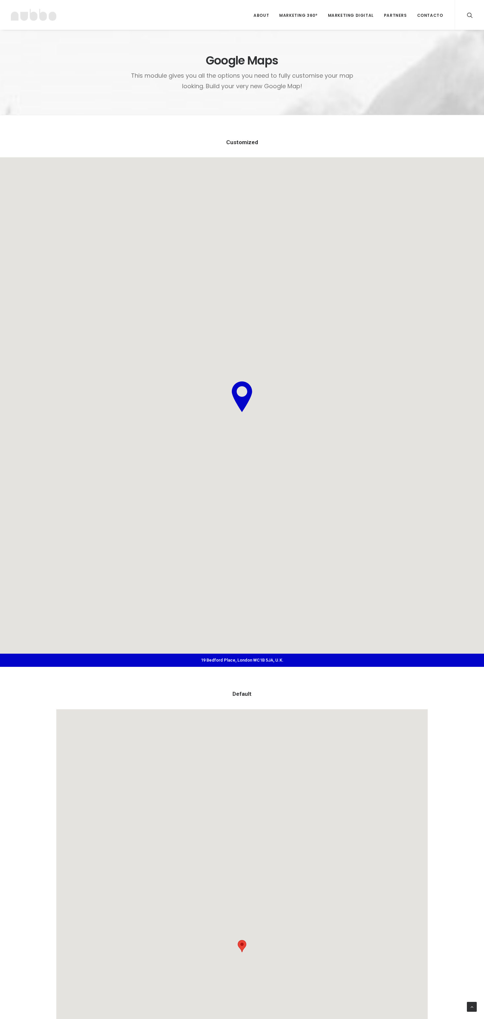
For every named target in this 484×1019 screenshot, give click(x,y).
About (261, 15)
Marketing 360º (298, 15)
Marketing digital (351, 15)
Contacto (430, 15)
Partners (395, 15)
